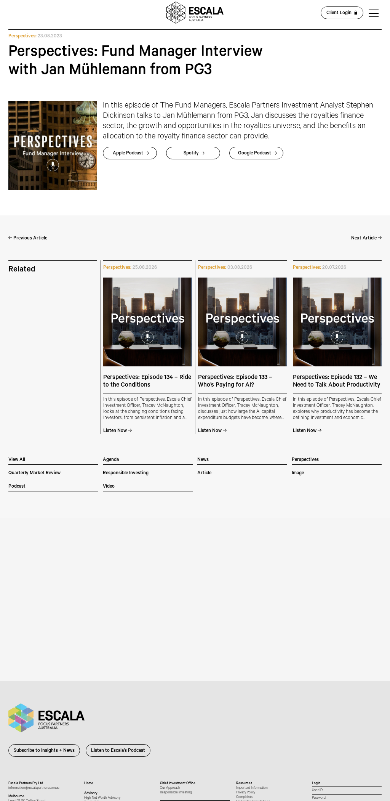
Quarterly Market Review (34, 473)
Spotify (191, 153)
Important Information (252, 788)
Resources (244, 784)
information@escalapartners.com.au (33, 788)
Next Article (364, 238)
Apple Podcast (128, 153)
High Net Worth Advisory (102, 798)
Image (298, 473)
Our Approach (170, 788)
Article (204, 473)
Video (109, 487)
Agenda (111, 460)
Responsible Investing (126, 473)
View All (16, 460)
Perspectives (305, 460)
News (203, 460)
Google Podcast (254, 153)
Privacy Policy (245, 793)
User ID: (317, 790)
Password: (319, 798)
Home (88, 784)
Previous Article (29, 238)
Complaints (244, 797)
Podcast (17, 487)
